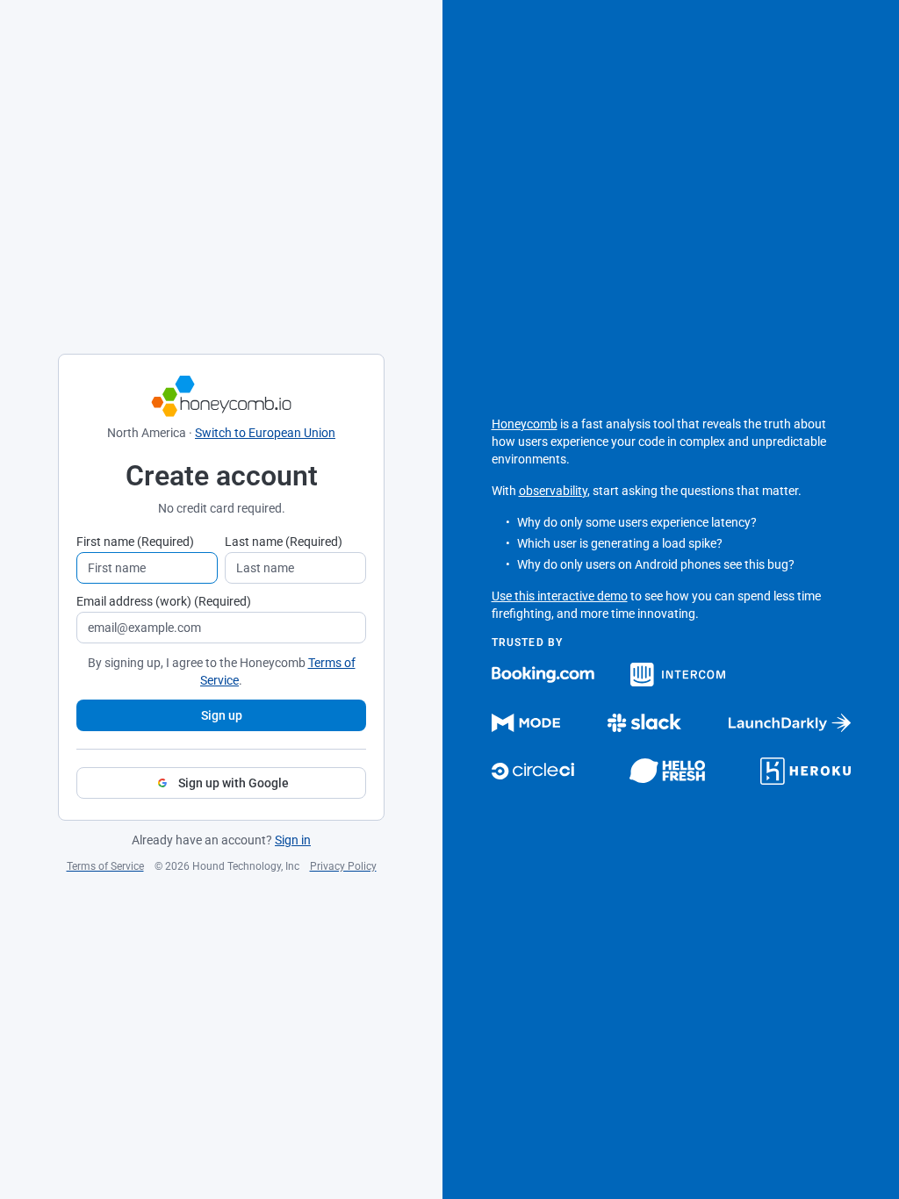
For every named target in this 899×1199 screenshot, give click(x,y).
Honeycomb (524, 424)
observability (553, 491)
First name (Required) (135, 542)
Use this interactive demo (560, 596)
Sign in (293, 840)
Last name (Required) (283, 542)
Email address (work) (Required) (163, 601)
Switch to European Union (265, 433)
